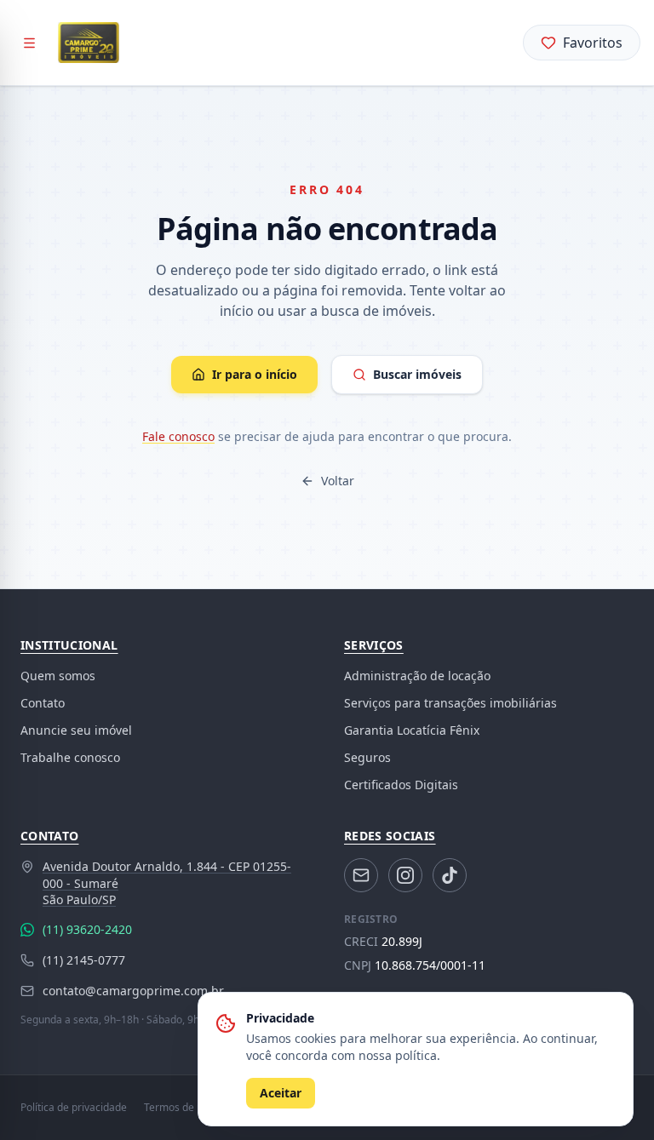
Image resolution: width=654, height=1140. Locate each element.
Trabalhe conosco (70, 757)
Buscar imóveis (417, 374)
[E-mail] (361, 875)
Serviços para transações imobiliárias (450, 703)
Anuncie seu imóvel (76, 730)
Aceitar (280, 1093)
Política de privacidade (73, 1107)
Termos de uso (179, 1107)
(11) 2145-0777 (84, 960)
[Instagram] (405, 875)
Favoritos (592, 42)
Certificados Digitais (401, 784)
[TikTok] (450, 875)
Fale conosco (178, 436)
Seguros (367, 757)
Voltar (337, 481)
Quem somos (57, 675)
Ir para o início (254, 374)
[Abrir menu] (29, 42)
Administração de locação (417, 675)
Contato (42, 703)
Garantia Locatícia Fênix (411, 730)
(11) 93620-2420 (87, 929)
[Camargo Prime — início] (88, 43)
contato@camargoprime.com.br (133, 990)
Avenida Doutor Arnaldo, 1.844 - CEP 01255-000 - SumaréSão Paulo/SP (167, 883)
